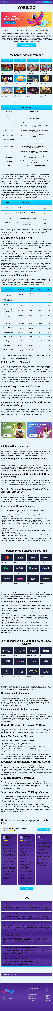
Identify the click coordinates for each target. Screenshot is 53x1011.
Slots (45, 60)
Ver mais (26, 888)
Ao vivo (19, 60)
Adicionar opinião (44, 829)
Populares (6, 60)
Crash (31, 60)
